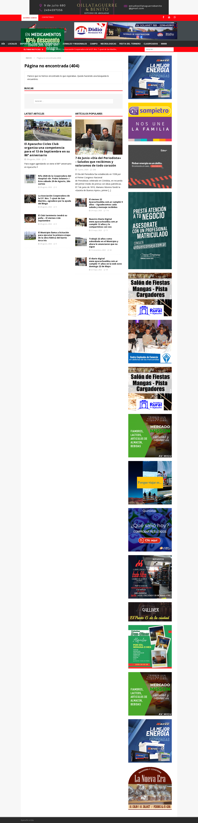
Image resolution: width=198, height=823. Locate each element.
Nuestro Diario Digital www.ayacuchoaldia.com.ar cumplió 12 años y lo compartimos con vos (103, 223)
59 (107, 270)
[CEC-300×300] (150, 361)
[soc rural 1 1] (150, 314)
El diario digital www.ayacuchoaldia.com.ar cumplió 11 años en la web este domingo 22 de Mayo (105, 262)
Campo (94, 43)
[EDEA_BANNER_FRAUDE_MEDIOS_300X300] (150, 186)
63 (111, 250)
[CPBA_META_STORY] (150, 267)
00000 (164, 43)
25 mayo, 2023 (96, 230)
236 (94, 169)
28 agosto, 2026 (33, 159)
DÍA (3, 43)
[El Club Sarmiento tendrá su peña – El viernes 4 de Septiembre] (30, 218)
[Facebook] (163, 17)
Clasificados (151, 43)
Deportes (25, 43)
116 (107, 210)
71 (107, 230)
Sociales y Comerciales (47, 43)
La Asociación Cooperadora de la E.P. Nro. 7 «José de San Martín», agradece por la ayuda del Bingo (54, 199)
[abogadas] (99, 13)
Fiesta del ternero (130, 43)
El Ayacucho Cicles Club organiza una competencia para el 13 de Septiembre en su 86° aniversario (47, 149)
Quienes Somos (30, 18)
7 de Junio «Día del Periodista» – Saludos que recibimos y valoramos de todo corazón (98, 161)
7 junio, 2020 (83, 169)
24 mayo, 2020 (96, 210)
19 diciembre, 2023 (98, 250)
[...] (109, 190)
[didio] (125, 37)
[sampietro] (150, 139)
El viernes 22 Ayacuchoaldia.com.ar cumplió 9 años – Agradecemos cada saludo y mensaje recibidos (106, 203)
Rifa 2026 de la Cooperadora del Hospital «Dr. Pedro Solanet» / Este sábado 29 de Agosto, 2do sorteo (54, 179)
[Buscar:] (159, 49)
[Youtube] (169, 17)
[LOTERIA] (150, 549)
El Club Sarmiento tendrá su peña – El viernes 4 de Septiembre (52, 218)
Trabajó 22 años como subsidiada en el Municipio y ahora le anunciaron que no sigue (103, 242)
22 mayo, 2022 (96, 270)
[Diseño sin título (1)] (150, 666)
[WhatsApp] (174, 17)
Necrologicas (108, 43)
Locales (12, 43)
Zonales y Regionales (75, 43)
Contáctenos (48, 17)
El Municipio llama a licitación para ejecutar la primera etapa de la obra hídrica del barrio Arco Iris (54, 236)
